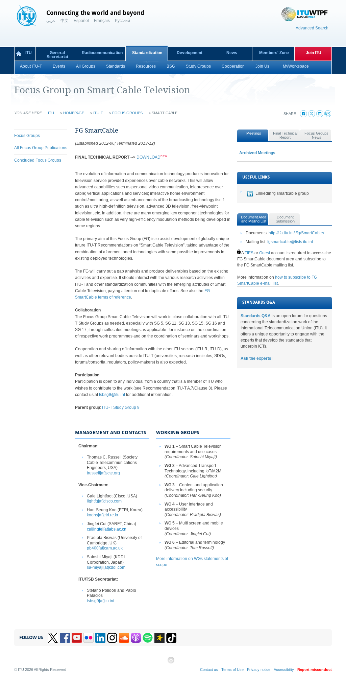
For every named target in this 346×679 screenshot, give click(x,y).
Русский (122, 20)
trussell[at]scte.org (103, 473)
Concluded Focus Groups (37, 160)
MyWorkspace (296, 66)
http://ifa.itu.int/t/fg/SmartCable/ (296, 233)
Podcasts (136, 638)
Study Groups (198, 66)
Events (59, 66)
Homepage (73, 113)
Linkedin (100, 638)
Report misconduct (314, 670)
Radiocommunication (102, 52)
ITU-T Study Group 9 (121, 407)
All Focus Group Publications (40, 147)
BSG (171, 66)
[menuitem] (40, 136)
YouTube (77, 638)
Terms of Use (232, 670)
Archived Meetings (257, 152)
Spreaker (159, 638)
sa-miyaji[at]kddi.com (106, 567)
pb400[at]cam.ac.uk (105, 548)
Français (102, 20)
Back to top (170, 663)
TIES (249, 253)
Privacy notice (258, 670)
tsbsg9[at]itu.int (100, 601)
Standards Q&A (256, 315)
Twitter (53, 638)
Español (81, 20)
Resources (146, 66)
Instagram (112, 638)
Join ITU (313, 52)
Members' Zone (274, 52)
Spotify (148, 638)
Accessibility (284, 670)
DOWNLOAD (148, 157)
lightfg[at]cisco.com (104, 501)
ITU (28, 52)
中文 (64, 20)
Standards (115, 66)
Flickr (88, 638)
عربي (50, 20)
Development (189, 52)
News (231, 52)
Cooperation (233, 66)
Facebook (65, 638)
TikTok (171, 638)
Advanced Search (312, 28)
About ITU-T (31, 66)
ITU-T (98, 113)
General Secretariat (57, 54)
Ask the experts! (257, 358)
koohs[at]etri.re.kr (102, 515)
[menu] (40, 148)
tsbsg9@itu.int (112, 394)
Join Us (262, 66)
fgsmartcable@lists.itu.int (290, 241)
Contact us (209, 670)
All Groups (85, 66)
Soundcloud (124, 638)
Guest (264, 253)
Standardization (147, 52)
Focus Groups (127, 113)
